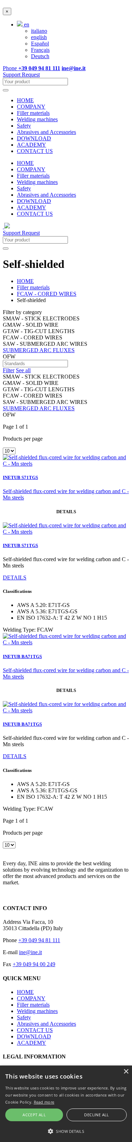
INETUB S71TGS (20, 477)
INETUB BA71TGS (22, 656)
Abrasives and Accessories (46, 132)
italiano (39, 31)
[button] (66, 1131)
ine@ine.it (30, 952)
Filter (8, 370)
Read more (44, 1102)
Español (40, 44)
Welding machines (37, 119)
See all (23, 370)
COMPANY (31, 107)
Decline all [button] (96, 1114)
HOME (25, 100)
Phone (31, 68)
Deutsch (40, 56)
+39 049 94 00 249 (34, 964)
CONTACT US (35, 151)
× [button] (125, 1071)
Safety (24, 126)
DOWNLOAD (34, 138)
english (39, 37)
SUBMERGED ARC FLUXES (39, 350)
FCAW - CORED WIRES (46, 294)
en (26, 24)
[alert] (66, 1104)
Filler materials (33, 113)
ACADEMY (31, 145)
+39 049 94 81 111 (39, 940)
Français (40, 50)
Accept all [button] (34, 1114)
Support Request (21, 75)
